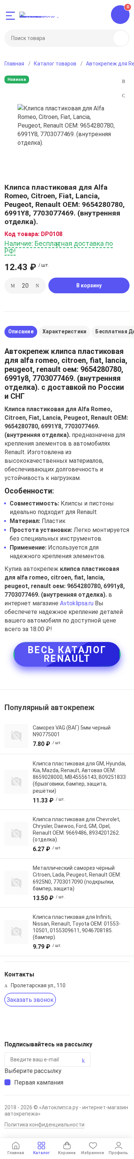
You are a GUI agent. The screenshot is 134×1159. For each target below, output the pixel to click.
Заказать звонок (30, 999)
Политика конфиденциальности (44, 1125)
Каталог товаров (55, 64)
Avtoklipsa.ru (76, 603)
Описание (21, 331)
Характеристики (64, 331)
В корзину (89, 285)
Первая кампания (38, 1082)
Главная (14, 64)
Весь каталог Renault (67, 654)
